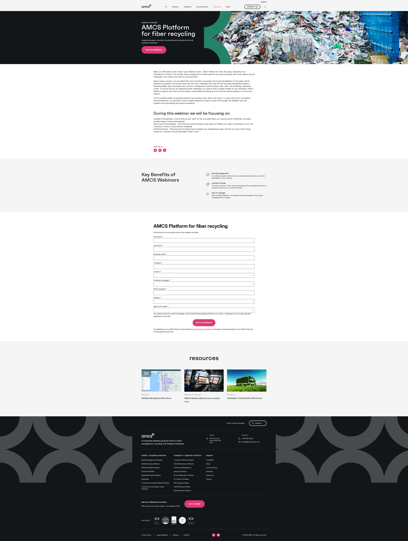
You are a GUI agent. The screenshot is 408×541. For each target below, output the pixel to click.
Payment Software (148, 471)
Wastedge (145, 479)
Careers (209, 479)
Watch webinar (154, 50)
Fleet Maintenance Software (184, 464)
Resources (210, 475)
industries (187, 7)
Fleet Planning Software (182, 487)
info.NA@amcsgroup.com (250, 442)
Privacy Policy (146, 535)
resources (217, 7)
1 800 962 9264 (247, 438)
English (263, 2)
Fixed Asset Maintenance (182, 468)
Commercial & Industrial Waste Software (155, 483)
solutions (175, 7)
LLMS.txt (186, 535)
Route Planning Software (182, 490)
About (208, 464)
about (228, 7)
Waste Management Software (152, 460)
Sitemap (175, 535)
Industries (209, 471)
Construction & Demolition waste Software (153, 488)
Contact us (252, 7)
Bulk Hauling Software (181, 483)
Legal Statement (162, 535)
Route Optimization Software (184, 475)
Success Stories (211, 468)
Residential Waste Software (151, 475)
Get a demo (194, 504)
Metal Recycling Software (150, 464)
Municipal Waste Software (151, 468)
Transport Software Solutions (184, 460)
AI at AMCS (210, 460)
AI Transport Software (181, 479)
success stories (202, 7)
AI (166, 7)
